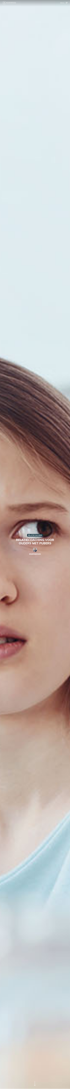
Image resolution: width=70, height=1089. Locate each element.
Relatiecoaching (35, 535)
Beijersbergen (35, 554)
